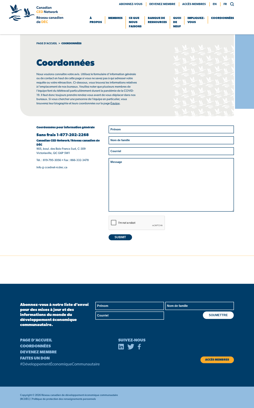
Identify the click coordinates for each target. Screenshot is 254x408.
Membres (115, 18)
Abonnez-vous (130, 4)
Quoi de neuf (177, 22)
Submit (120, 237)
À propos (96, 20)
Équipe (115, 103)
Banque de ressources (157, 20)
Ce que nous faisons (135, 22)
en (215, 4)
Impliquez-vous (196, 20)
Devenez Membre (162, 4)
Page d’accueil (46, 43)
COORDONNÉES (35, 346)
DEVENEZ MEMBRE (38, 352)
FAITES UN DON (35, 358)
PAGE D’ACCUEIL (36, 340)
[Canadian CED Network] (36, 22)
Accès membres (194, 4)
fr (225, 4)
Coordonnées (222, 18)
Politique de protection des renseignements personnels (64, 399)
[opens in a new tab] (121, 347)
